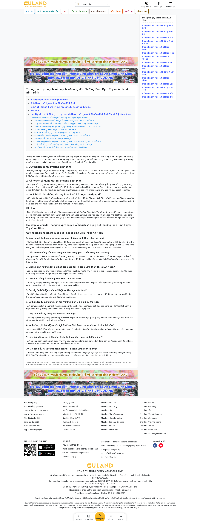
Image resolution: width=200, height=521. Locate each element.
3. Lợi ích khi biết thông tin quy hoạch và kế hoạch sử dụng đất (61, 107)
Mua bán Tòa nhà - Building (112, 422)
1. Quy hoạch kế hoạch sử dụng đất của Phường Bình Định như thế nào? (63, 120)
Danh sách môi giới (70, 422)
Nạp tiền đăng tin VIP (71, 418)
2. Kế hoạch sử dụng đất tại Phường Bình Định (53, 103)
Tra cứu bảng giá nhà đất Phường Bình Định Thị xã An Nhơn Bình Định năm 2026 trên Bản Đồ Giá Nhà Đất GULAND (81, 76)
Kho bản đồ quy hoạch (33, 406)
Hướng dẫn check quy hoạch (36, 410)
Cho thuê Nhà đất (147, 402)
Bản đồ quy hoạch (31, 402)
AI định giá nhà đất (32, 426)
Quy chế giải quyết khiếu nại (112, 453)
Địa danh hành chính (71, 426)
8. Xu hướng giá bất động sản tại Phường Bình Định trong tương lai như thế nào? (67, 141)
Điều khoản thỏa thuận (72, 445)
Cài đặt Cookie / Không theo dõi (75, 453)
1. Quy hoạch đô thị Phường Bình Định (49, 99)
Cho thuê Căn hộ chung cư (151, 414)
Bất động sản (68, 402)
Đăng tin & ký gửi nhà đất (73, 414)
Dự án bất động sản (70, 406)
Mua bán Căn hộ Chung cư (112, 414)
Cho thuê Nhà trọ (147, 426)
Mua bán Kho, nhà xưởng (111, 418)
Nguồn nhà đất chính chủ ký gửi (75, 410)
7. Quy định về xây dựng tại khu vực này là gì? (52, 138)
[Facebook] (155, 445)
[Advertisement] (81, 37)
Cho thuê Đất (145, 410)
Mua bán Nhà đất (108, 402)
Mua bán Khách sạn (109, 430)
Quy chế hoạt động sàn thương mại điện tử (119, 442)
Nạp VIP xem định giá (33, 430)
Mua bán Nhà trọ (108, 426)
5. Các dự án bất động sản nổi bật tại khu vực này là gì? (56, 132)
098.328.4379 (119, 493)
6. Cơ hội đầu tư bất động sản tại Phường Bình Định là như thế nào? (61, 135)
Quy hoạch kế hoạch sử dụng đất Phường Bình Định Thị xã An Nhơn (60, 117)
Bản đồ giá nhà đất (32, 418)
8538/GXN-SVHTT (105, 481)
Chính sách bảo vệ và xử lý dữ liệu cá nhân (80, 449)
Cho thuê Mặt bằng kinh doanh (153, 433)
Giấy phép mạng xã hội (110, 449)
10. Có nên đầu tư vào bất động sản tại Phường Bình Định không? (60, 147)
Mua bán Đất (106, 410)
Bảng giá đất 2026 (31, 422)
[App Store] (46, 447)
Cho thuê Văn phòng (148, 418)
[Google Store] (46, 453)
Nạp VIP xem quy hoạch (34, 414)
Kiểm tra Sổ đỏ (68, 430)
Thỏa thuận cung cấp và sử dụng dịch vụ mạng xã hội (123, 445)
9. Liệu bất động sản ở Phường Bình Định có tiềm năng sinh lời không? (62, 144)
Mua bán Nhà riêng (109, 406)
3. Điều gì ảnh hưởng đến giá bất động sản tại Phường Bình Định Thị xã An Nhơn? (67, 126)
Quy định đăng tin (108, 457)
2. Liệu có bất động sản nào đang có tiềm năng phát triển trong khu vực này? (65, 123)
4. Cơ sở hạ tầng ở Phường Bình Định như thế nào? (54, 129)
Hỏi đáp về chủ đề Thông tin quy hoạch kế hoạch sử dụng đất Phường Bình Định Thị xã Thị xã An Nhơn (81, 114)
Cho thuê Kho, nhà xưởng (150, 422)
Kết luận (35, 110)
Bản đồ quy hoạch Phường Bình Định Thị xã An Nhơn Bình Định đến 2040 (80, 61)
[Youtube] (161, 445)
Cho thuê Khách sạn (148, 430)
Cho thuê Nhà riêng (148, 406)
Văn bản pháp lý (69, 456)
